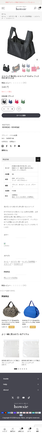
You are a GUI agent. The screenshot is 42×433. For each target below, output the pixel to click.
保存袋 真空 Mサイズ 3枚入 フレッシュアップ (31, 361)
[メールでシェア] (19, 146)
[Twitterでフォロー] (13, 397)
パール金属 (13, 135)
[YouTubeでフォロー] (23, 397)
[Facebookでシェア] (7, 146)
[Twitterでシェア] (11, 146)
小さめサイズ (18, 264)
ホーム (4, 14)
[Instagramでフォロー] (18, 397)
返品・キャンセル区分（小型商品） (23, 197)
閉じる (39, 2)
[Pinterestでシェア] (15, 146)
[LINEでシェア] (3, 146)
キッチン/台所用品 (26, 16)
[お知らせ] (20, 2)
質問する (5, 150)
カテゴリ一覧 (13, 16)
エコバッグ (7, 264)
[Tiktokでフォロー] (29, 397)
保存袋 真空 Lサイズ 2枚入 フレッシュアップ (11, 361)
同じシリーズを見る (10, 278)
